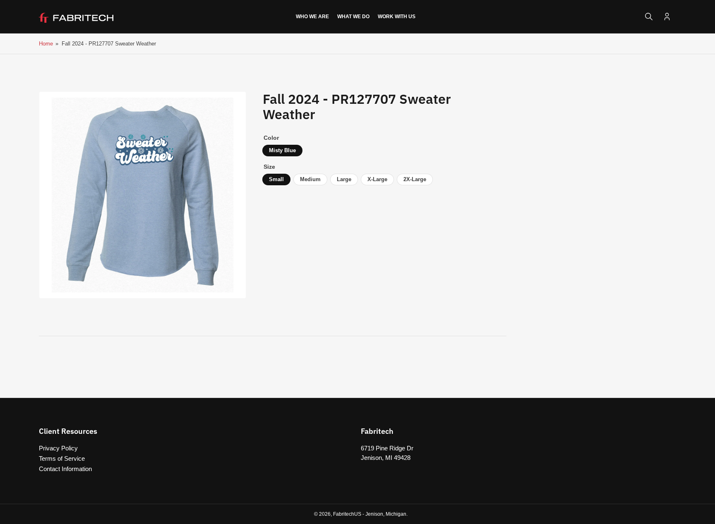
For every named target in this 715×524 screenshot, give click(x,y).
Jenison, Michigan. (386, 514)
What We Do (353, 16)
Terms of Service (62, 458)
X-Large (377, 179)
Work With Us (396, 16)
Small (276, 179)
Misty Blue (282, 150)
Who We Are (312, 16)
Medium (310, 179)
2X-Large (414, 179)
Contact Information (65, 468)
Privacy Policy (58, 448)
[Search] (649, 16)
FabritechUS (347, 514)
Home (46, 44)
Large (344, 179)
